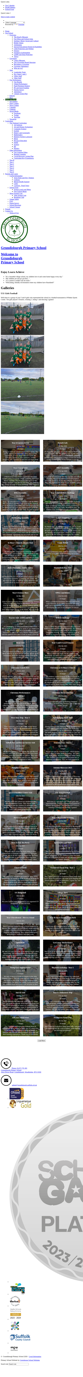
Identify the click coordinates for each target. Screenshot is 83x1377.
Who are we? (18, 68)
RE (15, 146)
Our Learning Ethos (20, 152)
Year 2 (12, 164)
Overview (13, 35)
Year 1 (12, 162)
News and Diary (10, 99)
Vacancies (13, 119)
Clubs (16, 184)
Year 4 (12, 168)
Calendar (13, 107)
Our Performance (15, 80)
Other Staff (17, 78)
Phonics (16, 148)
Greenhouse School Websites (30, 1360)
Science (16, 144)
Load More (41, 1041)
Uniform (17, 180)
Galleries (13, 109)
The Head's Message (21, 37)
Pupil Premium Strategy (22, 86)
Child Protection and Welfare (24, 49)
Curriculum (9, 121)
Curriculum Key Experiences (24, 158)
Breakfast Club (19, 197)
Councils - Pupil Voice (21, 186)
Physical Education (20, 141)
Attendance (18, 92)
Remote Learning (20, 154)
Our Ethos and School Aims (23, 39)
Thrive (16, 56)
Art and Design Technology (23, 127)
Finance (16, 51)
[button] (10, 13)
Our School (9, 33)
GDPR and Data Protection (23, 55)
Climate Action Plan (21, 94)
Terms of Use (14, 213)
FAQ (11, 201)
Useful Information (16, 176)
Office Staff (18, 76)
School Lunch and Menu (22, 189)
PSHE (16, 143)
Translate (21, 24)
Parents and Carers (11, 174)
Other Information (16, 150)
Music (16, 139)
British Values (18, 43)
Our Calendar (9, 5)
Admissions (18, 45)
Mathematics (18, 135)
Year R (12, 160)
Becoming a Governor (21, 64)
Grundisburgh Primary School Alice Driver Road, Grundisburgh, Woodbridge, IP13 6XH (21, 1071)
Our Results (18, 82)
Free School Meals (20, 191)
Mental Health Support (21, 182)
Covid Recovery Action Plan (24, 156)
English (16, 131)
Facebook (17, 113)
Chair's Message (19, 60)
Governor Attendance (21, 66)
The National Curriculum (18, 123)
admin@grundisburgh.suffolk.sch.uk (24, 1085)
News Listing (14, 105)
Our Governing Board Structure (25, 62)
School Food (9, 9)
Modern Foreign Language (23, 137)
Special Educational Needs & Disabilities (28, 47)
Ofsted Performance (20, 84)
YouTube (17, 117)
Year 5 (12, 170)
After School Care (20, 195)
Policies (12, 96)
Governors (13, 58)
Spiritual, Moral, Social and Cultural (26, 41)
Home (7, 31)
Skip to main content (8, 17)
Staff (11, 70)
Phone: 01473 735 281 (19, 1068)
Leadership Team (20, 72)
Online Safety (14, 199)
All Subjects (18, 125)
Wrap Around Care (16, 193)
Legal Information (35, 1356)
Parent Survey (14, 203)
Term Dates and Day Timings (24, 178)
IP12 (11, 98)
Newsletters (14, 101)
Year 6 (12, 172)
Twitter (16, 115)
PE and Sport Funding (21, 88)
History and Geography (22, 133)
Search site (4, 1364)
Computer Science (20, 129)
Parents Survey (19, 90)
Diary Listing (14, 103)
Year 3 (12, 166)
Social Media (14, 111)
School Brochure (15, 205)
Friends (7, 209)
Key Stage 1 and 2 (20, 74)
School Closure (15, 207)
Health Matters (10, 7)
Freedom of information (22, 53)
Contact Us (9, 211)
